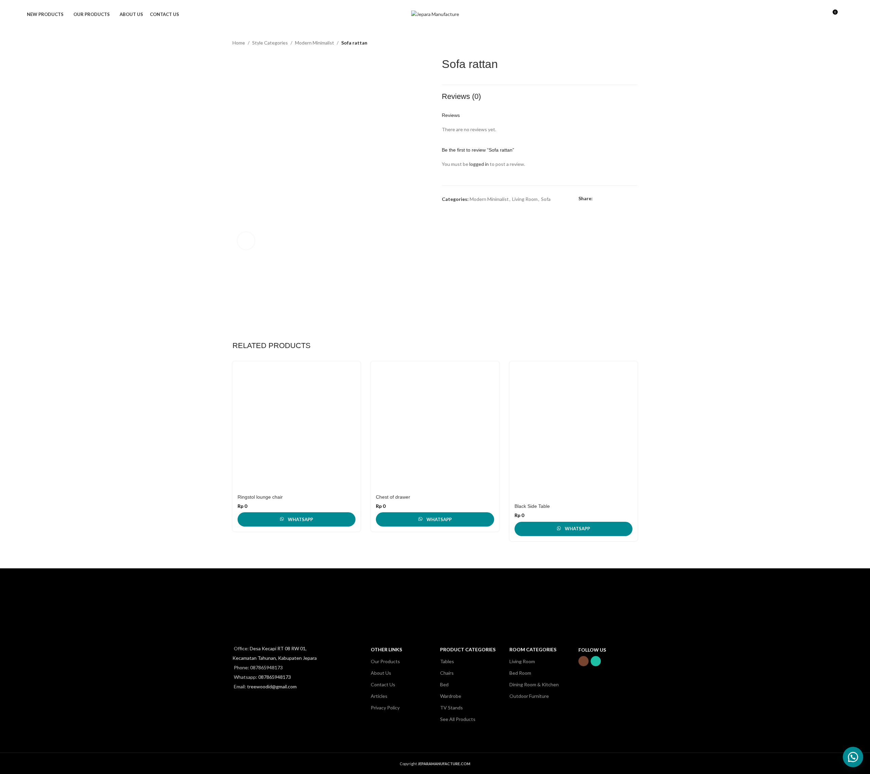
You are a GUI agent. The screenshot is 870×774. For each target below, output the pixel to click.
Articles (379, 696)
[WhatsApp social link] (628, 198)
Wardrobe (450, 696)
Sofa (546, 199)
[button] (853, 757)
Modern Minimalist (314, 43)
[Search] (820, 14)
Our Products (385, 661)
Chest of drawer (393, 497)
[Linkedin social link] (620, 198)
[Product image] (296, 425)
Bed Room (520, 673)
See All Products (457, 719)
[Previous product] (620, 43)
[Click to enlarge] (246, 240)
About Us (381, 673)
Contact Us (383, 684)
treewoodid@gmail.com (272, 686)
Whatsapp (300, 519)
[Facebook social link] (597, 198)
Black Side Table (532, 506)
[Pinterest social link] (612, 198)
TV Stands (451, 707)
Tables (447, 661)
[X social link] (604, 198)
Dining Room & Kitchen (534, 684)
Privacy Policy (385, 707)
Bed (444, 684)
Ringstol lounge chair (260, 497)
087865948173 (274, 677)
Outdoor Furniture (529, 696)
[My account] (809, 14)
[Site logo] (435, 14)
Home (238, 43)
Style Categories (270, 43)
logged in (479, 164)
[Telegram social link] (636, 198)
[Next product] (634, 43)
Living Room (525, 199)
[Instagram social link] (583, 661)
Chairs (447, 673)
